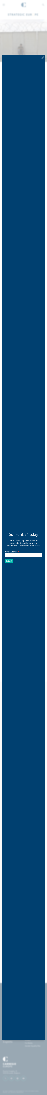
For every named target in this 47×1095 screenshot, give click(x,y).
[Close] (42, 57)
